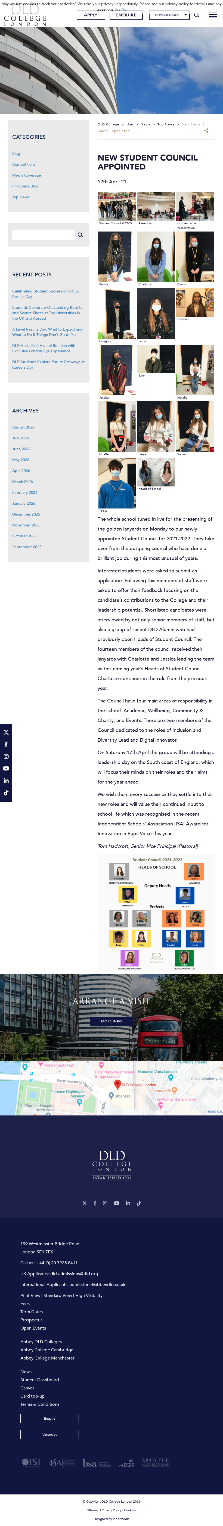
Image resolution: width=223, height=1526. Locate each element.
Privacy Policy (112, 1510)
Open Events (33, 1328)
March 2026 (22, 481)
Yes (117, 9)
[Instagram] (105, 1203)
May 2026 (20, 460)
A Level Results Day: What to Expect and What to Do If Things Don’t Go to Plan (47, 332)
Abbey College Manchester (47, 1358)
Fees (25, 1304)
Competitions (23, 164)
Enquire (126, 15)
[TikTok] (139, 1203)
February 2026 (25, 492)
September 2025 (27, 547)
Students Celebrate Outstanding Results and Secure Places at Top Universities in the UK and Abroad (47, 313)
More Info (111, 1021)
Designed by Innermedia (111, 1519)
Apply (91, 15)
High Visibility (89, 1296)
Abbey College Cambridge (46, 1350)
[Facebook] (95, 1203)
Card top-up (32, 1396)
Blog (16, 153)
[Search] (196, 15)
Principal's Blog (25, 186)
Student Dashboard (39, 1380)
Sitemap (93, 1510)
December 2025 (26, 514)
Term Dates (31, 1312)
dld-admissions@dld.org (74, 1274)
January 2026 (23, 503)
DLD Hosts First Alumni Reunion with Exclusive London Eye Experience (43, 348)
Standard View (58, 1296)
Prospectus (31, 1320)
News (26, 1372)
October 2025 (24, 536)
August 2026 (23, 427)
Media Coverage (26, 175)
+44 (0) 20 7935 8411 (57, 1263)
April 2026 (21, 470)
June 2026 (21, 449)
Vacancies (49, 1434)
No (123, 9)
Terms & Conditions (39, 1404)
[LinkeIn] (128, 1203)
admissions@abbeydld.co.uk (97, 1285)
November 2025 (26, 525)
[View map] (111, 1088)
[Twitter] (84, 1203)
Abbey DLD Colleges (41, 1342)
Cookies (130, 1510)
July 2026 (20, 438)
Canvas (27, 1388)
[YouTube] (116, 1203)
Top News (20, 197)
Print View (30, 1296)
